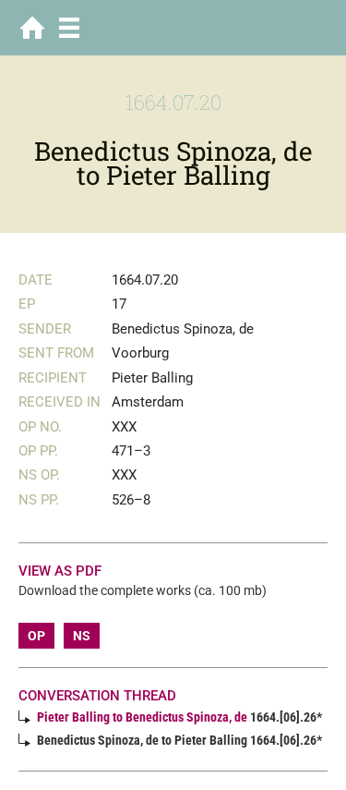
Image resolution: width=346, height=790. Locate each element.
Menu (69, 27)
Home (32, 27)
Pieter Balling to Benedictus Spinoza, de (142, 717)
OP (36, 635)
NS (81, 635)
